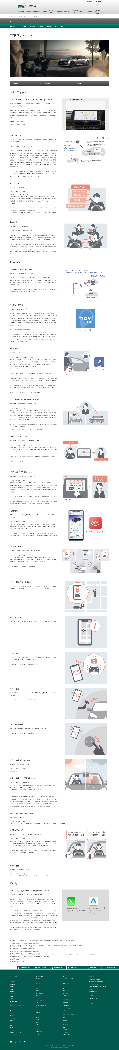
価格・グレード (14, 26)
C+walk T (38, 981)
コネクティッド (59, 26)
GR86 (37, 988)
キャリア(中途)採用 (67, 1034)
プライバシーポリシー (94, 984)
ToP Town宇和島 (13, 1001)
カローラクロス (13, 1020)
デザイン (24, 26)
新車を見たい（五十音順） (17, 1005)
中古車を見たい (67, 1000)
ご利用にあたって (93, 1006)
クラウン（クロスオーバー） (16, 1032)
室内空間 (32, 26)
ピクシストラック (67, 995)
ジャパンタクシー (40, 993)
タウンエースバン (40, 1000)
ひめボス (91, 989)
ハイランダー (39, 1015)
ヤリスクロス (39, 1031)
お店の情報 (13, 981)
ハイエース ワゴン (40, 1010)
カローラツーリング (14, 1025)
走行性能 (40, 26)
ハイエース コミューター (41, 1005)
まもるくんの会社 (93, 991)
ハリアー (38, 1017)
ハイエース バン (39, 1007)
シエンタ (38, 983)
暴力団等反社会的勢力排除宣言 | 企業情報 (98, 981)
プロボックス (39, 1027)
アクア (11, 1008)
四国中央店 (12, 991)
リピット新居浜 (13, 994)
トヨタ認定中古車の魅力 (68, 1005)
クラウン (12, 21)
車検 (64, 1017)
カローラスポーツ (13, 1022)
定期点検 (65, 1020)
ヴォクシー (12, 1015)
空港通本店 (12, 984)
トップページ (13, 976)
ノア (37, 1002)
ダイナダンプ (39, 998)
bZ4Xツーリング (40, 1022)
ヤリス (37, 1029)
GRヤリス (38, 990)
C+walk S (38, 978)
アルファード (13, 1010)
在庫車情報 (65, 1002)
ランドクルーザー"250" (68, 981)
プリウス (38, 1024)
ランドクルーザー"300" (68, 978)
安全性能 (49, 26)
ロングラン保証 (66, 1008)
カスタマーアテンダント (68, 1029)
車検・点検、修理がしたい (70, 1015)
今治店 (11, 996)
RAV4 (64, 976)
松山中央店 (12, 986)
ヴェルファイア (13, 1013)
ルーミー (65, 988)
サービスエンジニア (67, 1032)
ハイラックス (39, 1012)
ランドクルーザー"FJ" (68, 986)
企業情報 (91, 976)
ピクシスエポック (67, 990)
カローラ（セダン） (14, 1018)
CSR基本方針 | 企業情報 (94, 979)
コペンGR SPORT (40, 976)
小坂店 (11, 989)
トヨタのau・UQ (93, 998)
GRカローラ (39, 986)
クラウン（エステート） (15, 1030)
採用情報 (65, 1024)
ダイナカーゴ (39, 995)
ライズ (37, 1034)
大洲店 (11, 998)
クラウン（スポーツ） (14, 1035)
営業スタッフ (66, 1027)
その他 (91, 1003)
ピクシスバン (66, 993)
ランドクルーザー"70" (68, 983)
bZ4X (37, 1019)
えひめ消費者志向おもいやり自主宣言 (97, 986)
